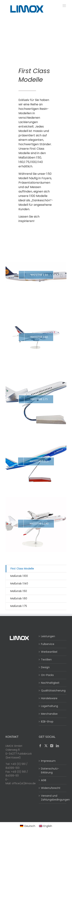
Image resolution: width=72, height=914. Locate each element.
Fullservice (47, 644)
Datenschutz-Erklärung (50, 770)
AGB (43, 780)
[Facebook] (40, 745)
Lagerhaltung (49, 706)
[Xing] (51, 745)
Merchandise (49, 714)
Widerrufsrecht (50, 788)
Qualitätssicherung (53, 690)
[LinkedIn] (57, 745)
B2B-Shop (47, 721)
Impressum (48, 761)
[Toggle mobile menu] (64, 6)
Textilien (46, 659)
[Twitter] (45, 745)
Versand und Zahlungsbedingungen (53, 797)
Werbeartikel (49, 652)
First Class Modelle (22, 568)
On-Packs (47, 675)
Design (45, 667)
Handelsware (49, 698)
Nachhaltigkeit (50, 683)
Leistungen (48, 636)
